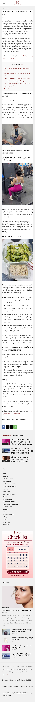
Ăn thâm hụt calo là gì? (16, 81)
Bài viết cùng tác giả (18, 435)
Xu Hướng (6, 524)
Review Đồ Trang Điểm (9, 502)
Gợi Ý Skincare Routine (4, 461)
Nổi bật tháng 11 (7, 499)
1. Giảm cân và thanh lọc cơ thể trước (17, 78)
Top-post (5, 519)
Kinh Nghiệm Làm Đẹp (9, 494)
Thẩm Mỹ (5, 517)
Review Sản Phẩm (8, 507)
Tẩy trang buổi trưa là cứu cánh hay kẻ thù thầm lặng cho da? (21, 460)
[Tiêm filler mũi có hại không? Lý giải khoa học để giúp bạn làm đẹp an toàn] (17, 597)
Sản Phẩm (5, 509)
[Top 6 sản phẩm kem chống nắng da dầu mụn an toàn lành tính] (6, 640)
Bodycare (6, 476)
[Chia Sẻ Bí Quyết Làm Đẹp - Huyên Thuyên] (17, 3)
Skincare (5, 512)
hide (22, 64)
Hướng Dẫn (6, 491)
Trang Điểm (6, 522)
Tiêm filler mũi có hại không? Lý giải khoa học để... (17, 610)
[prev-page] (3, 451)
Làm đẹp (5, 496)
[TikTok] (7, 675)
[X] (7, 427)
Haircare (5, 489)
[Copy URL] (11, 427)
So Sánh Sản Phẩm (8, 514)
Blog (8, 8)
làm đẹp (17, 419)
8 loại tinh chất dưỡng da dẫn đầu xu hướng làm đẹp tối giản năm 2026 (22, 442)
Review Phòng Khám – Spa (10, 504)
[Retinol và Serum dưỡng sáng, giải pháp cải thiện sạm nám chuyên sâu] (6, 632)
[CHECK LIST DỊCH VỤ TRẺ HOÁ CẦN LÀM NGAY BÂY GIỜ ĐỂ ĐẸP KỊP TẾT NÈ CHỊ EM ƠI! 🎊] (17, 554)
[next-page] (32, 451)
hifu (13, 419)
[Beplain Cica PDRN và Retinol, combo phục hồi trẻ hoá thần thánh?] (6, 656)
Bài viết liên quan (7, 435)
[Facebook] (3, 427)
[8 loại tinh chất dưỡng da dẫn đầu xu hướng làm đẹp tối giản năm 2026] (6, 442)
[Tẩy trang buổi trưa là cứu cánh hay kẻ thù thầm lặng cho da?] (6, 459)
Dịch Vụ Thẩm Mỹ (7, 479)
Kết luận (6, 89)
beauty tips (8, 419)
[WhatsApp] (15, 427)
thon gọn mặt (22, 419)
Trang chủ (4, 8)
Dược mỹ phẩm (5, 443)
